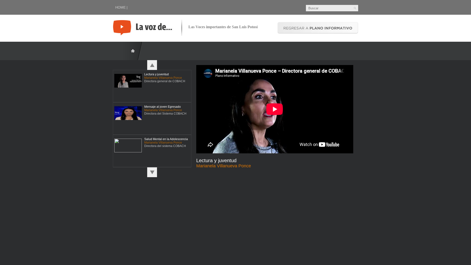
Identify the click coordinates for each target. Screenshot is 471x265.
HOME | (121, 7)
